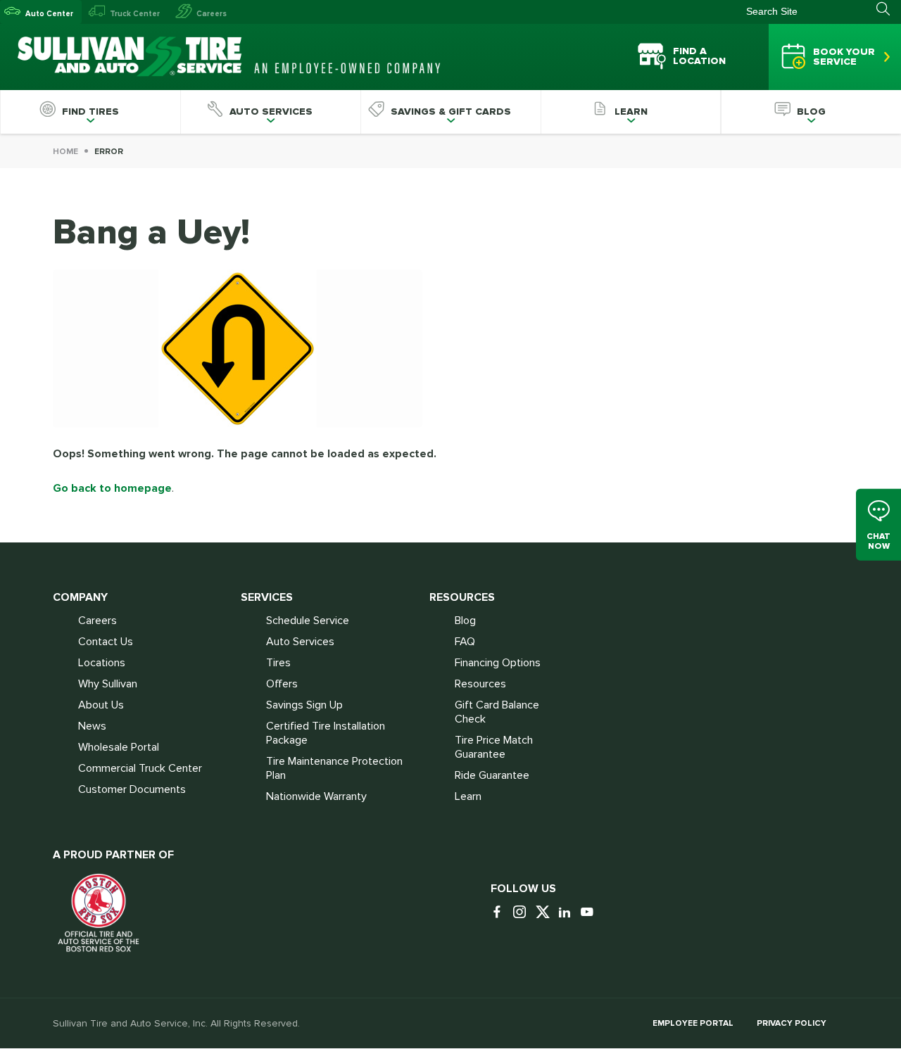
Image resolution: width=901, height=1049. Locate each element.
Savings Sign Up (304, 705)
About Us (101, 705)
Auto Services (300, 642)
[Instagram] (523, 913)
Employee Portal (693, 1023)
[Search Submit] (888, 9)
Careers (211, 13)
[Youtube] (590, 913)
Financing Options (498, 663)
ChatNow (878, 541)
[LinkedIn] (568, 913)
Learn (468, 796)
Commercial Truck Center (140, 768)
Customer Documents (132, 789)
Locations (101, 663)
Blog (465, 620)
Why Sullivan (107, 684)
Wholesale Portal (118, 747)
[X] (545, 913)
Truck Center (135, 13)
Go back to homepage (112, 488)
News (92, 726)
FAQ (465, 642)
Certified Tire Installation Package (325, 733)
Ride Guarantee (492, 775)
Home (65, 151)
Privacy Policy (791, 1023)
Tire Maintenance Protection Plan (334, 768)
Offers (282, 684)
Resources (480, 684)
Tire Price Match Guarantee (494, 747)
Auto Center (49, 13)
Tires (278, 663)
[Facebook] (500, 913)
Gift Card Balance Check (497, 712)
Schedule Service (307, 620)
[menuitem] (90, 112)
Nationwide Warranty (316, 796)
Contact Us (105, 642)
